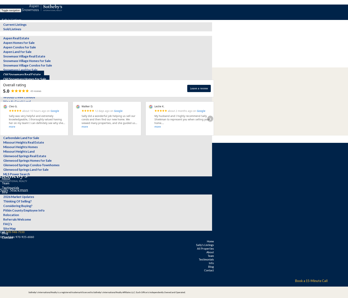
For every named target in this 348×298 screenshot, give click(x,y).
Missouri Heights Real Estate (23, 142)
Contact (7, 237)
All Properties (11, 34)
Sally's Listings (11, 20)
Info (4, 192)
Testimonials (10, 188)
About (6, 179)
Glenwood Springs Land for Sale (26, 169)
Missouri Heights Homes (20, 147)
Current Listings (14, 24)
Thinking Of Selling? (17, 201)
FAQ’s (7, 224)
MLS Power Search (16, 174)
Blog (5, 233)
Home (210, 241)
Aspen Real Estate (16, 38)
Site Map (9, 228)
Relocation (11, 215)
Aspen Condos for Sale (19, 47)
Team (5, 183)
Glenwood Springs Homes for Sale (27, 160)
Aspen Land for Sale (17, 52)
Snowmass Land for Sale (20, 70)
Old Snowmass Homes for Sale (24, 79)
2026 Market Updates (18, 197)
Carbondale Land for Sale (21, 138)
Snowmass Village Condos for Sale (27, 65)
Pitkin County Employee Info (24, 210)
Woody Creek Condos (19, 97)
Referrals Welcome (17, 219)
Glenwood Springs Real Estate (24, 156)
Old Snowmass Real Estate (22, 74)
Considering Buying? (17, 206)
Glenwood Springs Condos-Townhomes (31, 165)
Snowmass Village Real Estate (24, 56)
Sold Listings (12, 29)
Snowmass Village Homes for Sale (27, 61)
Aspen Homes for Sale (19, 43)
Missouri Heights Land (19, 151)
